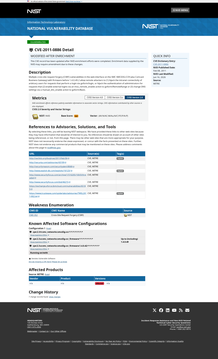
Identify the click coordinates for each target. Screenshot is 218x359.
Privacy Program (63, 341)
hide (48, 228)
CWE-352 (33, 215)
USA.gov (126, 344)
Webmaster (32, 331)
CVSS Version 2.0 (135, 97)
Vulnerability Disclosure (93, 341)
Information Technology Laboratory (46, 22)
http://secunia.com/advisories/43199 (46, 162)
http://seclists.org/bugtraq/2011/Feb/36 (48, 158)
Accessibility (48, 341)
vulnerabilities (38, 42)
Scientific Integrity (157, 341)
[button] (180, 10)
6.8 (76, 116)
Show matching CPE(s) (38, 235)
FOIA (125, 341)
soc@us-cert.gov (183, 327)
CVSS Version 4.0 (95, 97)
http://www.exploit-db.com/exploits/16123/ (49, 170)
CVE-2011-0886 (160, 64)
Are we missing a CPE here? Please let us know (48, 262)
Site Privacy (36, 341)
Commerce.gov (102, 344)
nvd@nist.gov (53, 147)
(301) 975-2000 (34, 327)
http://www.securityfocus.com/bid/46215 (48, 182)
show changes (54, 297)
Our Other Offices (58, 331)
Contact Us (44, 331)
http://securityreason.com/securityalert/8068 (50, 166)
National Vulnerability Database (60, 28)
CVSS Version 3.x (115, 97)
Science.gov (116, 344)
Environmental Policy (138, 341)
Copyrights (76, 341)
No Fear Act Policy (113, 341)
